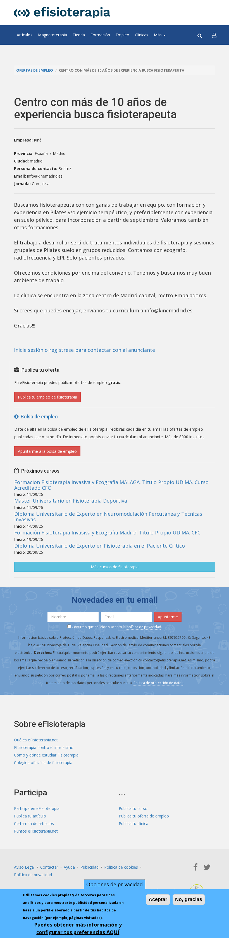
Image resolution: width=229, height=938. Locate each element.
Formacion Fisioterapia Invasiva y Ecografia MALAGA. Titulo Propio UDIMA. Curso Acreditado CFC (111, 485)
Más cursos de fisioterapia (115, 566)
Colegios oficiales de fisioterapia (43, 762)
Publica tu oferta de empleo (144, 816)
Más (158, 34)
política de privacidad (144, 626)
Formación (100, 34)
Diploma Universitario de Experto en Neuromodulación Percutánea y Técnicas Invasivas (108, 516)
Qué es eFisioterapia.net (36, 740)
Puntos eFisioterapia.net (36, 831)
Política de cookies (121, 867)
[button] (214, 35)
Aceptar (158, 899)
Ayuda (69, 867)
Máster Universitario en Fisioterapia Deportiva (70, 500)
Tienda (79, 34)
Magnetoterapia (52, 34)
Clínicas (141, 34)
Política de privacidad (33, 874)
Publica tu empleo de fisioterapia (47, 397)
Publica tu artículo (30, 816)
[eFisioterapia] (62, 12)
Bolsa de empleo (38, 416)
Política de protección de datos (158, 682)
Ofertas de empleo (34, 70)
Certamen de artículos (34, 823)
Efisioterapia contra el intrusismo (43, 747)
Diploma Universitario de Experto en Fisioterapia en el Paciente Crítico (99, 545)
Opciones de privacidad (114, 884)
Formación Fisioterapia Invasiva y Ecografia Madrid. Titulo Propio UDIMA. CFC (107, 532)
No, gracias (188, 899)
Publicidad (89, 867)
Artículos (24, 34)
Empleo (122, 34)
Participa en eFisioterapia (36, 808)
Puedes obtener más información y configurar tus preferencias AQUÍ (78, 928)
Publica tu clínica (133, 823)
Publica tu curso (133, 808)
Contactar (49, 867)
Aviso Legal (24, 867)
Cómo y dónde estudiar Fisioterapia (46, 755)
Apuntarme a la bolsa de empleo (47, 451)
